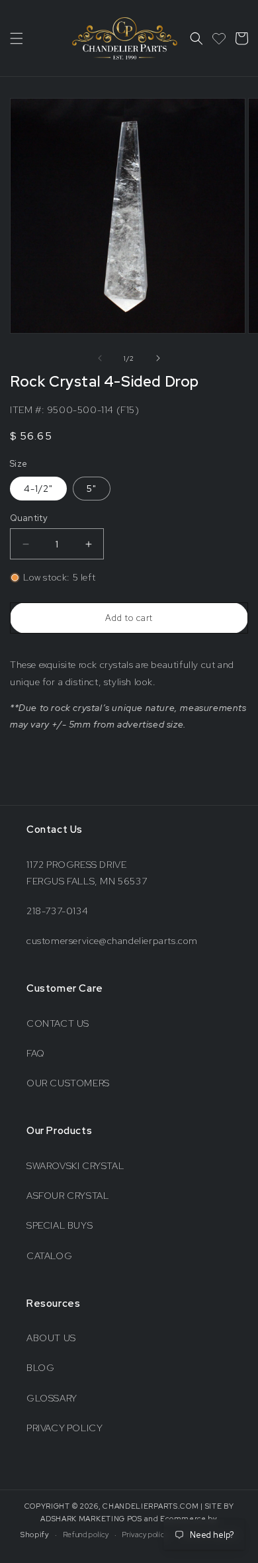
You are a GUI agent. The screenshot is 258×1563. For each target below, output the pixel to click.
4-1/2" (38, 489)
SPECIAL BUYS (59, 1225)
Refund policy (86, 1534)
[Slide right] (158, 358)
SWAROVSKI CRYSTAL (75, 1166)
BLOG (40, 1368)
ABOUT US (51, 1338)
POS (134, 1518)
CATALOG (49, 1256)
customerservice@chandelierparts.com (112, 941)
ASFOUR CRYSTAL (67, 1196)
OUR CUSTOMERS (68, 1083)
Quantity (29, 518)
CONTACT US (57, 1023)
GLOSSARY (51, 1398)
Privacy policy (145, 1534)
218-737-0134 (57, 911)
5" (92, 489)
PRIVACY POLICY (64, 1428)
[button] (16, 38)
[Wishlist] (219, 38)
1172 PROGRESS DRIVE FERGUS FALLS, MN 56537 (86, 873)
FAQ (35, 1053)
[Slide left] (99, 358)
